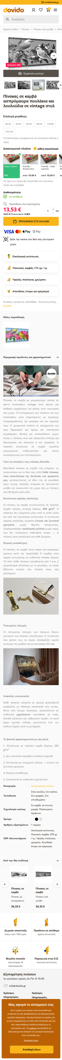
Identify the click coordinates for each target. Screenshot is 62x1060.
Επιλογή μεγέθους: (15, 116)
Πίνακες (26, 29)
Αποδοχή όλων (32, 1049)
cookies (32, 1028)
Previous (5, 884)
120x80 (50, 123)
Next (53, 55)
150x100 (9, 131)
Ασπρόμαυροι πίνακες (42, 785)
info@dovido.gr (17, 985)
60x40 (29, 123)
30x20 (8, 123)
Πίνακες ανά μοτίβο (43, 29)
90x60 (39, 123)
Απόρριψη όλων (31, 1040)
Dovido (7, 305)
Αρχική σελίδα (10, 29)
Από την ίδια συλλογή (15, 860)
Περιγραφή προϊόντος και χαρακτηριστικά (27, 357)
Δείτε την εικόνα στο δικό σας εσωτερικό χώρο (32, 242)
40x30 (18, 123)
